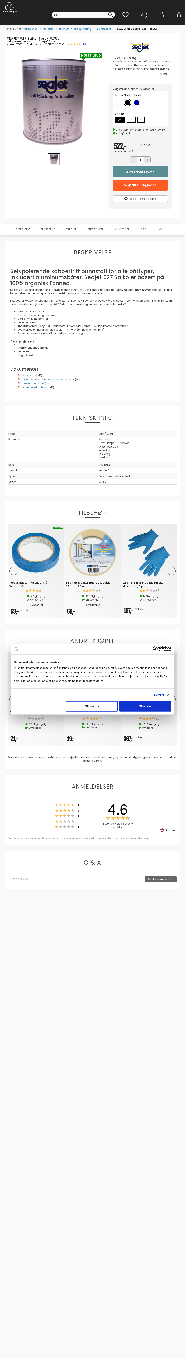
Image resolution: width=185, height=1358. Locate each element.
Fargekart (29, 375)
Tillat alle (145, 706)
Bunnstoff (104, 29)
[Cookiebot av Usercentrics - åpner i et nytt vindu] (155, 649)
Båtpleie (48, 29)
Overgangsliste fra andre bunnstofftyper (48, 379)
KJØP (140, 171)
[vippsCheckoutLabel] (140, 185)
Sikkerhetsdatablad (35, 387)
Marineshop (30, 29)
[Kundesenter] (144, 15)
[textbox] (76, 879)
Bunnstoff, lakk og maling (75, 29)
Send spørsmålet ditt (160, 879)
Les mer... (164, 74)
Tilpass (89, 706)
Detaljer (159, 694)
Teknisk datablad (33, 383)
